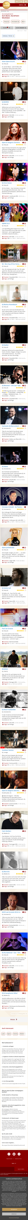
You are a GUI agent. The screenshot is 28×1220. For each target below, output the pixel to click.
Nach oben (21, 1169)
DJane (9, 1034)
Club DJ (15, 1034)
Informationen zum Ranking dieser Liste (19, 1013)
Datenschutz (18, 1158)
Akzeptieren (14, 1209)
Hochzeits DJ (15, 21)
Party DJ (6, 21)
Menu (21, 5)
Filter (5, 28)
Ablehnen (14, 1214)
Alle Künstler (3, 11)
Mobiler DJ (23, 1034)
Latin (3, 1034)
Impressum (9, 1158)
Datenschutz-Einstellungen (14, 1217)
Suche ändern (20, 28)
